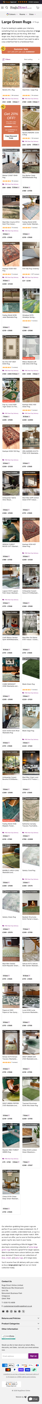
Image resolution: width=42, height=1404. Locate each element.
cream (8, 1258)
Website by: (20, 1397)
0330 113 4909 (9, 1302)
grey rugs (19, 1258)
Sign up (33, 1356)
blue (3, 1258)
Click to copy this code (21, 50)
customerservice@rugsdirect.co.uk (18, 1306)
